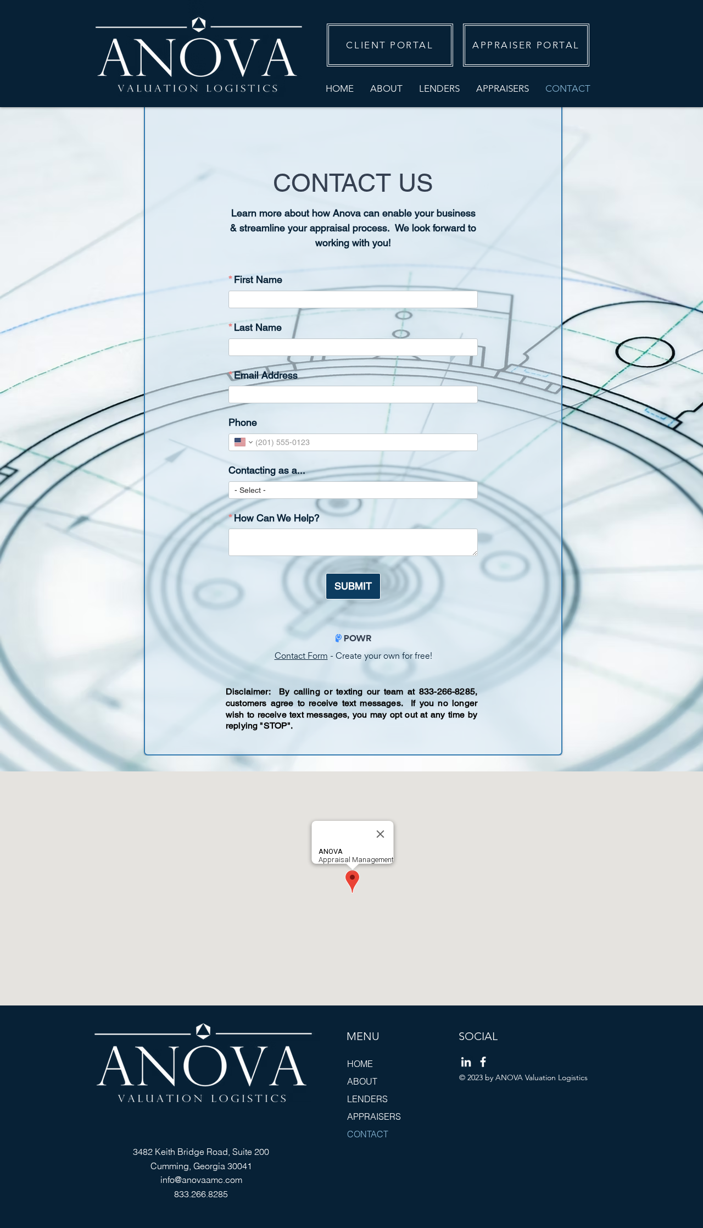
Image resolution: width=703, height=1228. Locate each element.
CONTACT (367, 1134)
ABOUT (362, 1081)
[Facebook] (483, 1062)
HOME (360, 1063)
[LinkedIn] (466, 1062)
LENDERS (367, 1098)
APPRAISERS (374, 1116)
